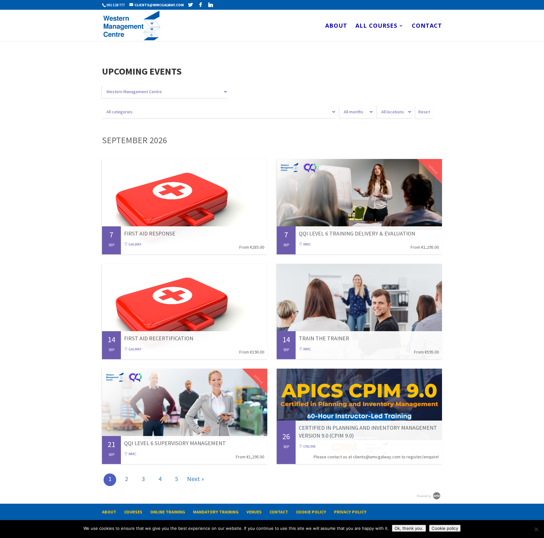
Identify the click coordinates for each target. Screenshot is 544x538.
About (336, 26)
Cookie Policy (311, 512)
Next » (195, 479)
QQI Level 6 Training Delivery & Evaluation (357, 233)
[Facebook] (200, 5)
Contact (427, 26)
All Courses (376, 26)
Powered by (424, 496)
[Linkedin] (210, 5)
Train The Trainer (324, 338)
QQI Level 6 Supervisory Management (175, 443)
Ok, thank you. (408, 528)
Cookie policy (445, 528)
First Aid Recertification (158, 338)
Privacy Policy (350, 512)
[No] (536, 529)
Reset (424, 112)
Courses (133, 512)
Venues (254, 512)
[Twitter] (190, 5)
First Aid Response (149, 233)
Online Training (167, 512)
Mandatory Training (216, 512)
